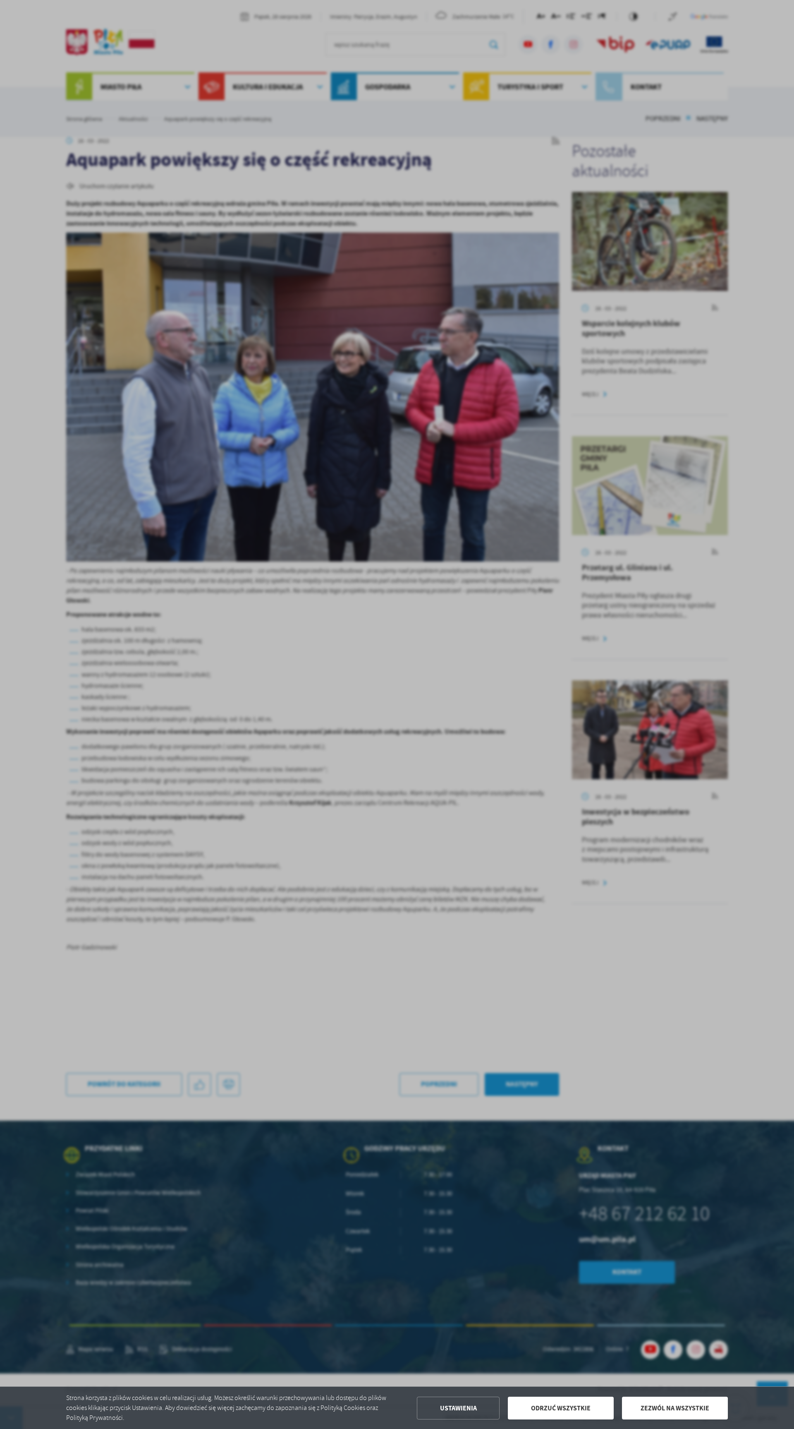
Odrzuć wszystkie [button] (561, 1408)
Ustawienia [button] (458, 1408)
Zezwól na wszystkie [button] (675, 1408)
